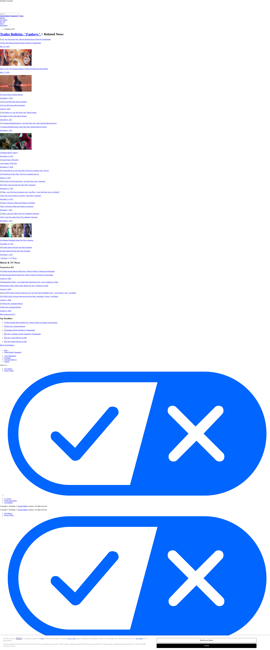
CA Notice (7, 499)
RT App (2, 22)
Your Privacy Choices (13, 497)
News (2, 23)
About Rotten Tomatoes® (12, 352)
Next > (15, 258)
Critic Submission (10, 356)
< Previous (3, 258)
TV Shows (3, 20)
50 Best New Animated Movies (14, 326)
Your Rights (139, 638)
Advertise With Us (10, 360)
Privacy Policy (9, 371)
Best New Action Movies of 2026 (15, 338)
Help (5, 350)
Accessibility (8, 502)
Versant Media (22, 506)
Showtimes (3, 25)
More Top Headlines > (7, 345)
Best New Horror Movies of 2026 (15, 341)
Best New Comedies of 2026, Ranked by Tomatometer (22, 334)
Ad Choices (8, 369)
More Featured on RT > (8, 314)
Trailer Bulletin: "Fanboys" (20, 34)
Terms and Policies (10, 501)
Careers (6, 361)
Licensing (7, 358)
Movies (2, 18)
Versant (19, 638)
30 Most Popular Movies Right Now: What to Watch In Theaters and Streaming (30, 322)
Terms (42, 638)
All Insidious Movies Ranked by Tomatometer (19, 330)
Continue (206, 645)
